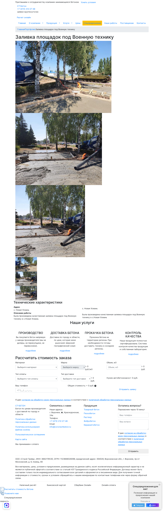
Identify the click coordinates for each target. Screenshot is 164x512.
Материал (20, 362)
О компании (34, 23)
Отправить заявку (127, 389)
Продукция (51, 23)
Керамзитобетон (92, 425)
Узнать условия (88, 2)
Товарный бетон (91, 409)
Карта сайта (21, 439)
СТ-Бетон (21, 6)
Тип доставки (67, 374)
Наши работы (110, 23)
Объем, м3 (111, 362)
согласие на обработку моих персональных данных (46, 400)
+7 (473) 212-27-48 (26, 9)
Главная (22, 23)
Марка (64, 362)
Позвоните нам (11, 493)
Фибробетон (90, 421)
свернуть (4, 501)
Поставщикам (127, 23)
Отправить (133, 451)
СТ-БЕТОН (20, 405)
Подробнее (31, 350)
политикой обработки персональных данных (110, 400)
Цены (77, 23)
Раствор (88, 417)
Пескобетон (89, 413)
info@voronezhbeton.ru (60, 427)
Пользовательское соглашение (30, 434)
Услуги (66, 23)
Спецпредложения (92, 23)
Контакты (141, 23)
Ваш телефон (21, 385)
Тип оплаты (20, 374)
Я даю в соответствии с (73, 400)
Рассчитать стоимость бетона (18, 489)
